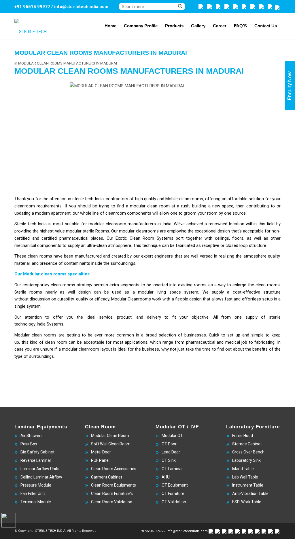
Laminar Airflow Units (39, 468)
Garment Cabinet (106, 477)
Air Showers (31, 435)
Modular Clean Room (110, 435)
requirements (49, 206)
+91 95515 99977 (32, 6)
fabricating (264, 342)
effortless (252, 299)
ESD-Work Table (246, 502)
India (42, 324)
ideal (93, 317)
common (126, 335)
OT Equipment (175, 485)
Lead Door (171, 452)
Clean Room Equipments (113, 485)
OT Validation (174, 502)
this (26, 342)
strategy (85, 285)
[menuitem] (157, 9)
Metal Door (101, 452)
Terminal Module (35, 502)
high (139, 198)
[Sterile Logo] (36, 26)
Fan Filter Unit (32, 493)
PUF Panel (100, 460)
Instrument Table (247, 485)
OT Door (169, 444)
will (155, 213)
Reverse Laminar (35, 460)
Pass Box (28, 444)
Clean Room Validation (111, 502)
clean (33, 256)
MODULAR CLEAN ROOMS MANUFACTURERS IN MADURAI (100, 52)
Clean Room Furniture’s (112, 493)
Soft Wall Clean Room (111, 444)
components (50, 245)
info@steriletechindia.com (81, 6)
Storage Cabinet (247, 444)
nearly (53, 292)
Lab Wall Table (245, 477)
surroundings (123, 263)
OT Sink (169, 460)
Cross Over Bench (248, 452)
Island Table (243, 468)
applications (136, 342)
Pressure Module (35, 485)
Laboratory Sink (246, 460)
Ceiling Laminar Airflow (41, 477)
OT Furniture (173, 493)
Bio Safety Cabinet (37, 452)
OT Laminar (172, 468)
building (200, 206)
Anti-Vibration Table (250, 493)
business (150, 349)
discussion (40, 299)
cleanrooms (148, 231)
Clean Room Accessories (113, 468)
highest (47, 231)
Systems (166, 238)
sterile (78, 198)
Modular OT (172, 435)
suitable (73, 223)
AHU (166, 477)
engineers (164, 256)
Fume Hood (242, 435)
